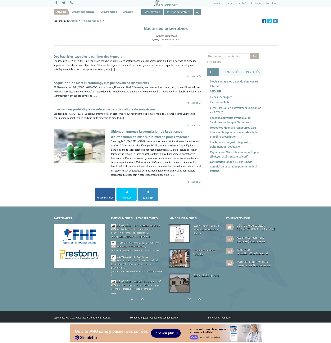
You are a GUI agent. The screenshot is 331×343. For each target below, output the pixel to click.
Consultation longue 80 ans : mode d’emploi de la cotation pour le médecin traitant (234, 166)
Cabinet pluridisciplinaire (206, 275)
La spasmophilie (219, 102)
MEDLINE (215, 91)
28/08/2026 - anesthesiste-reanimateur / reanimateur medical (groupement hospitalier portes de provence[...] (134, 245)
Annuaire (128, 11)
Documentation (109, 11)
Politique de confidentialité (163, 317)
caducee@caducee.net (251, 241)
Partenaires (214, 317)
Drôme (115, 253)
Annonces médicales (83, 11)
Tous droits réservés (100, 317)
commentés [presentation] (231, 72)
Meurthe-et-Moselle (121, 271)
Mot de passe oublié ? (236, 3)
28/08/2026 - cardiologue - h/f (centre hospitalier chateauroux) (139, 227)
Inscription (271, 3)
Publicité (226, 317)
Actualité (61, 11)
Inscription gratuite (178, 12)
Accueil (74, 20)
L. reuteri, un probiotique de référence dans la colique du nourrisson (104, 109)
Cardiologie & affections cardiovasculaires (138, 232)
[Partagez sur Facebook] (264, 21)
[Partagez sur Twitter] (269, 21)
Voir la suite (192, 76)
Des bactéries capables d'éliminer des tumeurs (88, 56)
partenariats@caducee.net (254, 265)
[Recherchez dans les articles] (197, 12)
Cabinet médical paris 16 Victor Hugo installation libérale (206, 229)
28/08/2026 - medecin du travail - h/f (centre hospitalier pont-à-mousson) (139, 265)
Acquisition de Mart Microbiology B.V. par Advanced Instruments (101, 83)
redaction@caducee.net (252, 253)
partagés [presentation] (253, 72)
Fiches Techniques (221, 97)
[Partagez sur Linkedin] (275, 21)
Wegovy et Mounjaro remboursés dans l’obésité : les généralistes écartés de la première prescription (233, 132)
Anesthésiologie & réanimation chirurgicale (141, 253)
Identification (256, 3)
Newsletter (217, 3)
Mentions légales (139, 317)
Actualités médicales (91, 20)
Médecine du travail (142, 271)
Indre (114, 232)
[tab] (213, 72)
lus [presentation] (212, 72)
